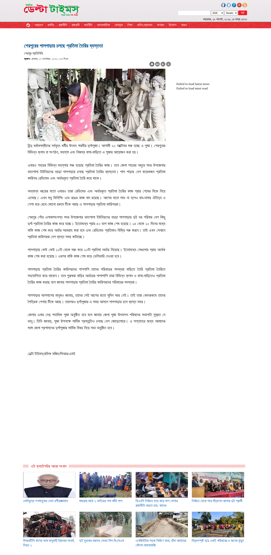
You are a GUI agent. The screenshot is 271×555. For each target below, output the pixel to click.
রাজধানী (75, 25)
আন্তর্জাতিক (103, 25)
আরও (184, 25)
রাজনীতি (63, 25)
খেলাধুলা (118, 25)
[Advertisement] (97, 424)
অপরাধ (160, 25)
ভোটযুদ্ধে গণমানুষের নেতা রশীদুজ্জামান (45, 501)
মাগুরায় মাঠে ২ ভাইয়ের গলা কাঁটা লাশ (100, 501)
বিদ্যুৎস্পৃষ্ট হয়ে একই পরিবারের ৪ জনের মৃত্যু (218, 541)
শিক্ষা (129, 25)
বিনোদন (172, 25)
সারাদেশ (39, 25)
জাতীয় (51, 25)
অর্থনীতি (88, 25)
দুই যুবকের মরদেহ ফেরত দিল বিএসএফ (101, 541)
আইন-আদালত (144, 25)
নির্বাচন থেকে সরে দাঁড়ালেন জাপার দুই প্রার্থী (217, 501)
